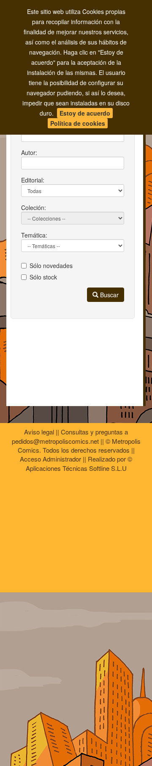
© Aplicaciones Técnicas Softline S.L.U (79, 463)
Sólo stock (43, 277)
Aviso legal (39, 431)
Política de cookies (77, 123)
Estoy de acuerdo (85, 113)
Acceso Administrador (50, 458)
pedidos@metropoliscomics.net (55, 441)
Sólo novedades (51, 265)
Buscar (108, 294)
